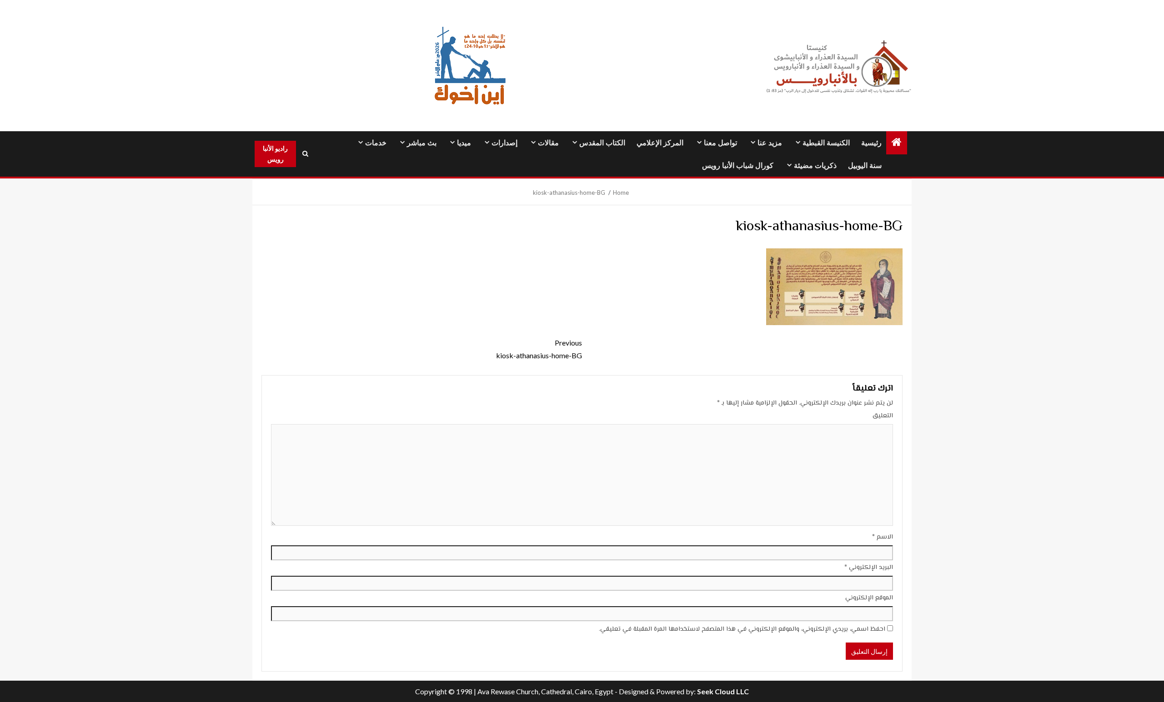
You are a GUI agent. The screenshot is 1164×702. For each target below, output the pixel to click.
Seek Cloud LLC (723, 691)
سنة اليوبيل (865, 165)
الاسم (882, 537)
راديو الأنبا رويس (275, 153)
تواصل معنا (720, 142)
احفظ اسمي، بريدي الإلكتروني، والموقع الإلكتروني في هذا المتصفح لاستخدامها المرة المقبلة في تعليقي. (742, 629)
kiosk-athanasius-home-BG (539, 348)
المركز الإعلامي (660, 142)
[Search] (305, 154)
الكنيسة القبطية (826, 142)
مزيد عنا (770, 142)
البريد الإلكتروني (868, 568)
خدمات (375, 142)
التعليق (883, 416)
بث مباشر (421, 142)
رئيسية (871, 142)
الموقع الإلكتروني (869, 598)
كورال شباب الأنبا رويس (737, 165)
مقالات (548, 142)
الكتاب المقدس (602, 142)
